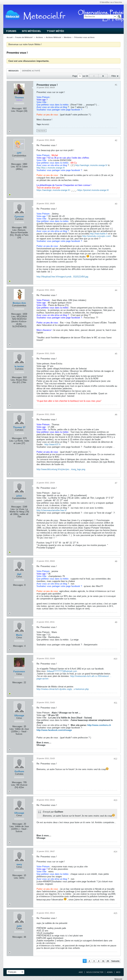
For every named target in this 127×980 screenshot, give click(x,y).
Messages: (17, 108)
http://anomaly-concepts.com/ (96, 236)
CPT (19, 153)
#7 (116, 483)
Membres (67, 37)
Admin (110, 972)
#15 (115, 913)
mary (19, 864)
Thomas (19, 97)
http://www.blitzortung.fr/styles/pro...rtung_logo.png (61, 469)
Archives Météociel (53, 37)
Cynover (19, 216)
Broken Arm (19, 303)
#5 (116, 354)
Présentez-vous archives (84, 37)
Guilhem (19, 771)
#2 (116, 140)
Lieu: (13, 111)
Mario (19, 635)
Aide (81, 972)
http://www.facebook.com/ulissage (54, 730)
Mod (118, 972)
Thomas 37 (19, 427)
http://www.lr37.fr (52, 444)
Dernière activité (31, 71)
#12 (115, 759)
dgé (19, 574)
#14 (115, 852)
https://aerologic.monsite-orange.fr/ (53, 190)
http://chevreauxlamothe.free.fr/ (52, 510)
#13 (115, 800)
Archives (39, 37)
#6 (116, 414)
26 (108, 961)
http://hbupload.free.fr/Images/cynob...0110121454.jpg (62, 276)
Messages (13, 71)
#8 (116, 561)
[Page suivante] (103, 76)
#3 (116, 204)
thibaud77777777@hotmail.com (62, 671)
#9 (116, 622)
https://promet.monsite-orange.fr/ (93, 190)
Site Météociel (31, 31)
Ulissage (19, 715)
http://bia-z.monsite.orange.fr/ (51, 167)
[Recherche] (119, 16)
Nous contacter (94, 972)
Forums (11, 31)
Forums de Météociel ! (24, 37)
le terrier (19, 366)
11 (103, 961)
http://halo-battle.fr (98, 233)
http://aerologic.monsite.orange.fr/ (91, 165)
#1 (116, 85)
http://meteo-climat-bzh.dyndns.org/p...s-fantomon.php (63, 689)
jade (19, 926)
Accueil (9, 37)
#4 (116, 290)
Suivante (115, 961)
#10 (115, 659)
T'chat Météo (55, 31)
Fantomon (19, 671)
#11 (115, 703)
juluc (19, 495)
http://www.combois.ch (99, 725)
